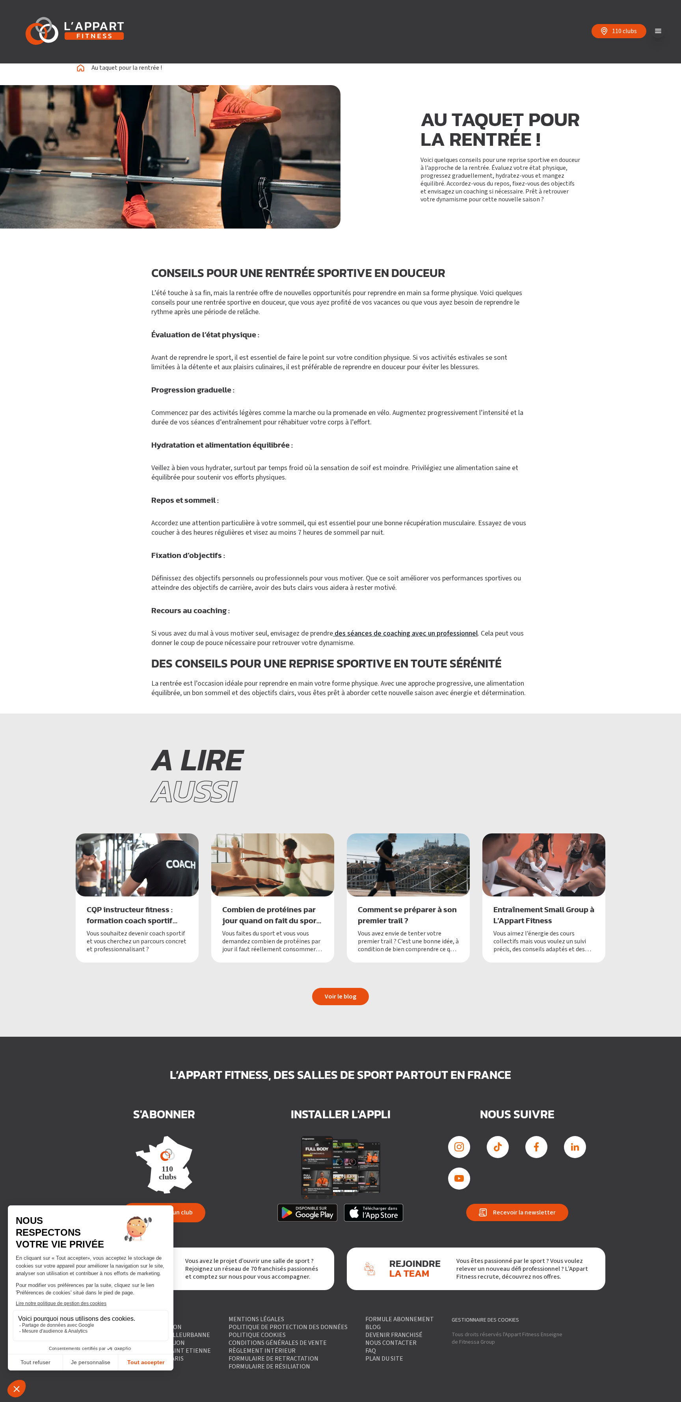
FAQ (370, 1350)
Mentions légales (256, 1319)
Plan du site (384, 1358)
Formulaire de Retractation (273, 1358)
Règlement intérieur (262, 1350)
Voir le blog (340, 996)
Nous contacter (391, 1343)
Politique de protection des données (288, 1327)
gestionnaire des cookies (485, 1320)
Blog (373, 1327)
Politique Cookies (257, 1335)
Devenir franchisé (393, 1335)
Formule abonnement (399, 1319)
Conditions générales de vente (278, 1343)
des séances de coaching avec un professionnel (405, 633)
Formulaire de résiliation (269, 1366)
